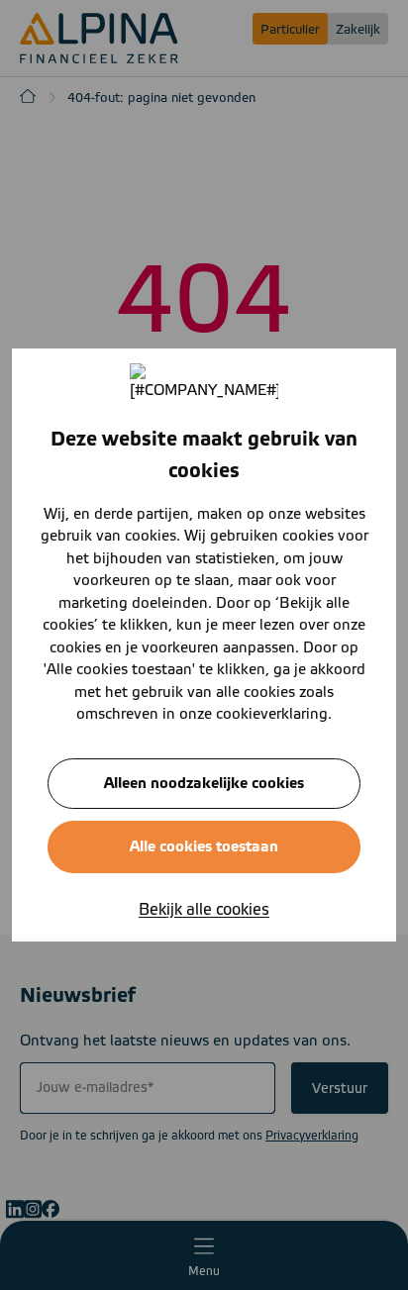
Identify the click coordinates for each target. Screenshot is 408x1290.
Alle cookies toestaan (204, 847)
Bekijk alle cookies (204, 910)
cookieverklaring (272, 714)
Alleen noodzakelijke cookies (204, 783)
